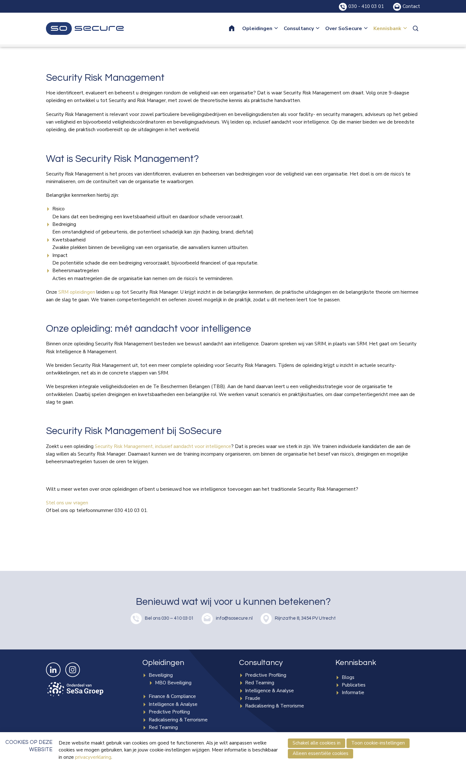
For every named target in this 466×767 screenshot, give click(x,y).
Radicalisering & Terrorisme (178, 720)
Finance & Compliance (172, 696)
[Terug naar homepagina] (85, 28)
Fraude (252, 698)
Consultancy (299, 28)
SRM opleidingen (76, 292)
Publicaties (354, 685)
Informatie (353, 692)
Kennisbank (387, 28)
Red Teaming (163, 727)
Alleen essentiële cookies (320, 753)
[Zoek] (416, 28)
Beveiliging (161, 675)
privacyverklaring (93, 757)
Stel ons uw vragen (67, 503)
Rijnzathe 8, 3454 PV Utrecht (305, 618)
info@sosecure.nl (234, 618)
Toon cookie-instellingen (378, 743)
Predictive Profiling (169, 712)
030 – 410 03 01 (177, 618)
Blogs (348, 677)
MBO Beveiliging (173, 683)
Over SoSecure (343, 28)
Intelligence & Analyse (173, 704)
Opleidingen (257, 28)
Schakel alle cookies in (316, 743)
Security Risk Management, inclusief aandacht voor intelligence (163, 446)
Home (235, 28)
